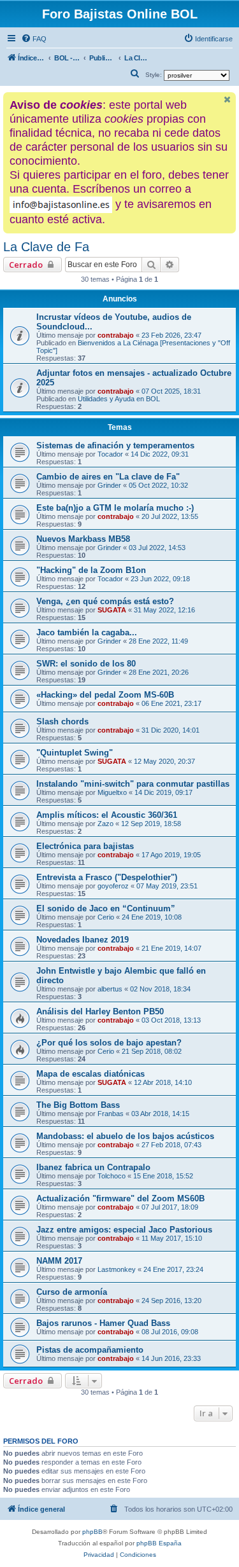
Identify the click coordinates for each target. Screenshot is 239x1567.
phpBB (92, 1531)
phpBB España (159, 1543)
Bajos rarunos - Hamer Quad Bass (103, 1323)
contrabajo (116, 335)
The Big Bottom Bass (78, 1105)
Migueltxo (112, 792)
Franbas (111, 1113)
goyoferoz (113, 886)
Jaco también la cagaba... (86, 632)
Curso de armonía (71, 1292)
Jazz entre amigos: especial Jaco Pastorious (124, 1229)
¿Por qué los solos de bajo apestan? (109, 1042)
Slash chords (62, 721)
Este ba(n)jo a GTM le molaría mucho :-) (115, 508)
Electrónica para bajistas (85, 846)
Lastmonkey (117, 1269)
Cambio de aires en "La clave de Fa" (108, 476)
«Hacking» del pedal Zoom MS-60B (105, 695)
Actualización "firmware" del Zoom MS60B (120, 1198)
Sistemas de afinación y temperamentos (115, 445)
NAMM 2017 (59, 1261)
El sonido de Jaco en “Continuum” (105, 908)
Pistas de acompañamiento (89, 1350)
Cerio (106, 917)
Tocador (110, 454)
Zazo (105, 823)
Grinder (109, 485)
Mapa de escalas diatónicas (90, 1074)
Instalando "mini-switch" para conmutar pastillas (132, 784)
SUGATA (112, 610)
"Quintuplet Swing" (74, 752)
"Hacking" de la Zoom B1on (91, 570)
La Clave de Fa (46, 247)
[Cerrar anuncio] (227, 99)
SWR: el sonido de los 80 (86, 663)
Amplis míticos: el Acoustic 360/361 (106, 815)
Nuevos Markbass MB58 (83, 539)
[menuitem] (34, 38)
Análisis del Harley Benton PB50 (100, 1011)
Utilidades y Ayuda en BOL (119, 399)
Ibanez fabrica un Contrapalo (93, 1167)
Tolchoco (112, 1176)
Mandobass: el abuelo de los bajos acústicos (125, 1136)
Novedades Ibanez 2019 (82, 939)
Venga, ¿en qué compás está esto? (105, 601)
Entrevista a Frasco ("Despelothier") (106, 877)
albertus (110, 989)
